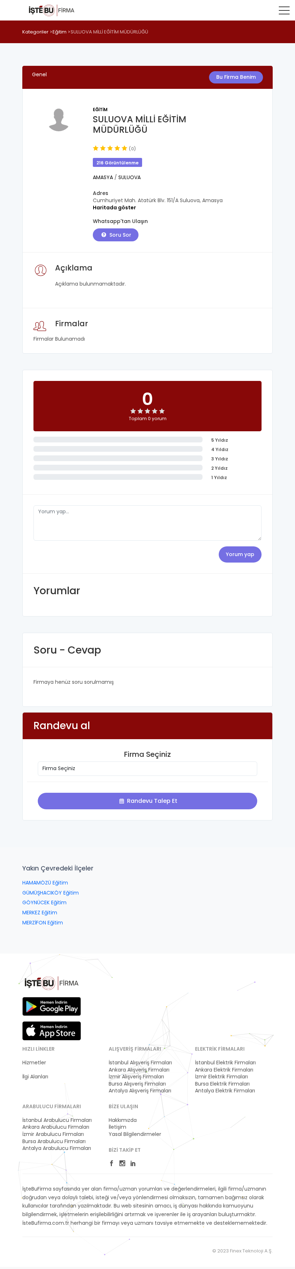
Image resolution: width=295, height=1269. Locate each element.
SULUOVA (129, 177)
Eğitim (60, 31)
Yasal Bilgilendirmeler (135, 1134)
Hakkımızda (123, 1120)
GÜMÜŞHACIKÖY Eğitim (50, 892)
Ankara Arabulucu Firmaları (55, 1127)
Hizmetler (34, 1062)
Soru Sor (119, 234)
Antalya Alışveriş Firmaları (140, 1090)
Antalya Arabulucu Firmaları (56, 1148)
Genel (39, 74)
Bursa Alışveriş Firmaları (137, 1084)
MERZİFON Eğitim (42, 922)
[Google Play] (51, 1006)
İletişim (117, 1127)
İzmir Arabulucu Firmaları (53, 1134)
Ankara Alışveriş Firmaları (139, 1069)
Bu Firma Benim (236, 77)
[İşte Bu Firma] (51, 10)
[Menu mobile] (284, 11)
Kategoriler (35, 31)
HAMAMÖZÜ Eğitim (45, 882)
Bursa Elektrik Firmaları (222, 1084)
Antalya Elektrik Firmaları (225, 1090)
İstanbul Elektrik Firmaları (225, 1062)
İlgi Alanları (35, 1076)
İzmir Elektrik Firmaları (221, 1076)
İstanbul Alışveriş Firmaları (140, 1062)
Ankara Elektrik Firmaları (224, 1069)
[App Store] (51, 1031)
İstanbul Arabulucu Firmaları (57, 1120)
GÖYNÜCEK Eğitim (44, 902)
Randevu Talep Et (151, 801)
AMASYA (103, 177)
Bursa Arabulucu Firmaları (54, 1141)
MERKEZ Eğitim (39, 912)
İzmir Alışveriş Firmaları (136, 1076)
